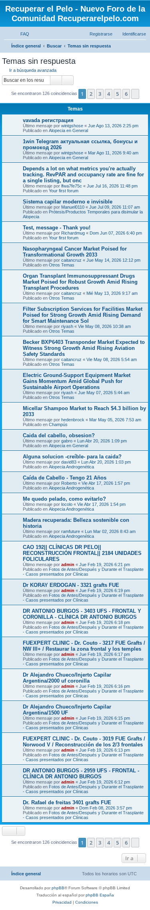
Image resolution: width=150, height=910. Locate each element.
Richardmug (73, 233)
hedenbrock (72, 419)
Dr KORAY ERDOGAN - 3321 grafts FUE (71, 585)
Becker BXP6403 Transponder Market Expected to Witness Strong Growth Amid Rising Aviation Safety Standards (84, 348)
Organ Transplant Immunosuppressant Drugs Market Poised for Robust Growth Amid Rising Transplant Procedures (80, 282)
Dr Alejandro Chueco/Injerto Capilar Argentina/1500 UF (67, 710)
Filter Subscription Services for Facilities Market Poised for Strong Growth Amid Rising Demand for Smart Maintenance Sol (82, 315)
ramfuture (70, 531)
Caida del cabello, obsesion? (59, 435)
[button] (135, 94)
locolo (66, 504)
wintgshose (72, 125)
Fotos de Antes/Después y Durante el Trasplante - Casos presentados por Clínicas (83, 571)
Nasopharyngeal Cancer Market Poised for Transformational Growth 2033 (75, 252)
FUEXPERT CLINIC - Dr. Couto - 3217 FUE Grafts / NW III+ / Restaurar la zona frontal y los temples (84, 646)
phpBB (58, 888)
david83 (68, 462)
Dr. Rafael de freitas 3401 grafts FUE (67, 802)
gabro (66, 440)
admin (67, 564)
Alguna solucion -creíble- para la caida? (72, 457)
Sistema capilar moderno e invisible (67, 202)
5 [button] (117, 93)
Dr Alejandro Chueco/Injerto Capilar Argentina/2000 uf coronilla (67, 678)
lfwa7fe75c (71, 186)
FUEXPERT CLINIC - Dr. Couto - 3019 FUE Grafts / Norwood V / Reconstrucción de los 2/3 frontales (84, 742)
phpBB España (100, 895)
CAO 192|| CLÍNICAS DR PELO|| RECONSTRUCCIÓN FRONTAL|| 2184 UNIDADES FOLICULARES (82, 553)
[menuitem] (21, 34)
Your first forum (63, 190)
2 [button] (91, 93)
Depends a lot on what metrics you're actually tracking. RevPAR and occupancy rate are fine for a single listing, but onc (83, 175)
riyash (67, 326)
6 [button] (126, 93)
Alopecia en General (68, 130)
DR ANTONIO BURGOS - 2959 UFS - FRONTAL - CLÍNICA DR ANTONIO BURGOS (81, 774)
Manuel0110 (72, 207)
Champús (58, 424)
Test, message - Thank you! (56, 228)
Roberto (69, 483)
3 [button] (99, 93)
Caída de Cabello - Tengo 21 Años (64, 478)
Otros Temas (61, 265)
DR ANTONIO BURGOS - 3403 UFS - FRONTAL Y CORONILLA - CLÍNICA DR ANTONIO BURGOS (82, 614)
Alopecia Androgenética (71, 466)
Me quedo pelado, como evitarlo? (64, 499)
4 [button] (108, 93)
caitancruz (71, 260)
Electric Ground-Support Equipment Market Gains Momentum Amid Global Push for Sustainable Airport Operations (76, 381)
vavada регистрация (48, 120)
